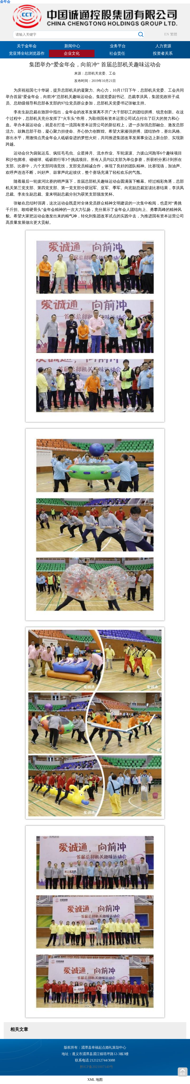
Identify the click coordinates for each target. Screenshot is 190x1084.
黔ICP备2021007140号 (96, 1067)
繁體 (173, 34)
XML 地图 (95, 1080)
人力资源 (163, 46)
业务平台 (118, 46)
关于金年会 (27, 46)
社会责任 (117, 53)
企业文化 (72, 53)
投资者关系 (163, 53)
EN (166, 34)
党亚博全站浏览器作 (27, 53)
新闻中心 (72, 46)
